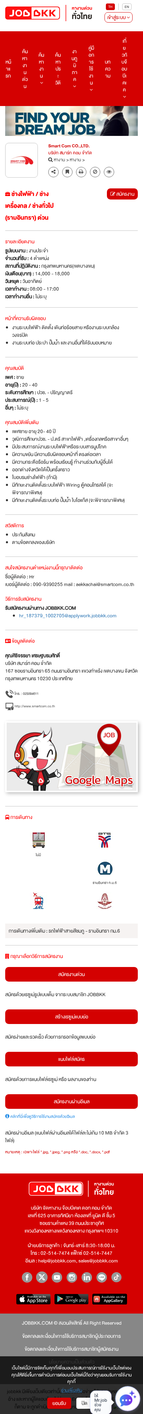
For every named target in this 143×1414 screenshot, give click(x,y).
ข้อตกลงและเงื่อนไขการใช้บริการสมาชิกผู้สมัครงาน (71, 1349)
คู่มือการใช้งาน (91, 65)
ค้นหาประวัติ (58, 69)
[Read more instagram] (71, 1277)
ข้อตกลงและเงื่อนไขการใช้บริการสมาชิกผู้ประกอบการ (71, 1336)
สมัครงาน (124, 194)
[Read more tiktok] (116, 1277)
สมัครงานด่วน (71, 974)
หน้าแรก (8, 69)
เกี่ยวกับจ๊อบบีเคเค (124, 65)
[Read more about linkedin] (86, 1277)
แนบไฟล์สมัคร (71, 1059)
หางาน (59, 160)
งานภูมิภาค (74, 65)
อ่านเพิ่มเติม (71, 1390)
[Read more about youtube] (56, 1277)
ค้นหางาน (41, 65)
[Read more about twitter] (42, 1277)
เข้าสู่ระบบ (117, 17)
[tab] (109, 172)
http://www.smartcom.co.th (34, 706)
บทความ (107, 69)
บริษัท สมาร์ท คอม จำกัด (70, 153)
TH (110, 7)
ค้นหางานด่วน (25, 68)
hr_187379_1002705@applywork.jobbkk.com (68, 615)
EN (127, 7)
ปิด (84, 1403)
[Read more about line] (101, 1277)
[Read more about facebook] (27, 1277)
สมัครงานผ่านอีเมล (72, 1101)
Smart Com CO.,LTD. (69, 146)
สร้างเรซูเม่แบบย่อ (71, 1017)
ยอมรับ (59, 1403)
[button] (109, 172)
